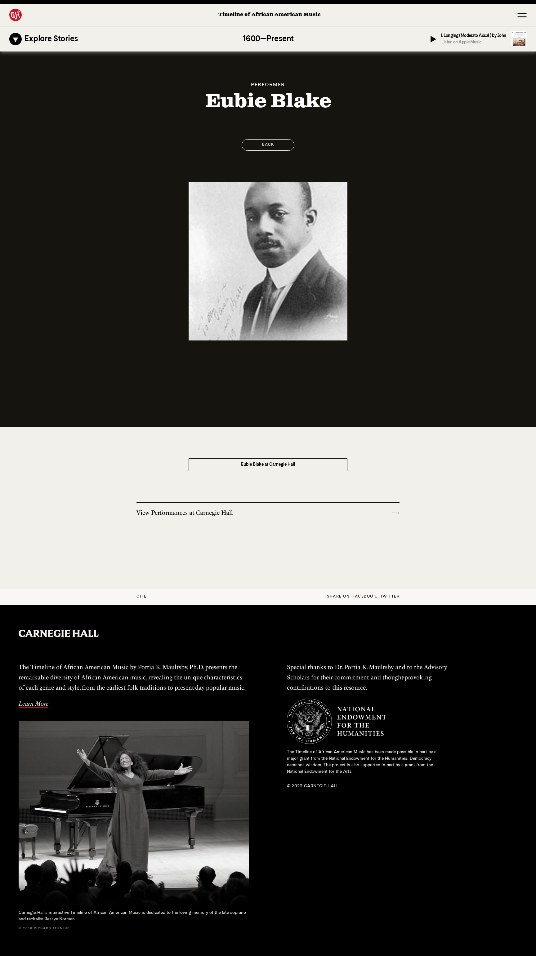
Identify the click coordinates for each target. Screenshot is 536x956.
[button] (522, 14)
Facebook (364, 596)
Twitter (390, 596)
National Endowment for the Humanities (368, 759)
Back (268, 145)
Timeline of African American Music (269, 14)
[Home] (15, 15)
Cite (141, 596)
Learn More (33, 703)
